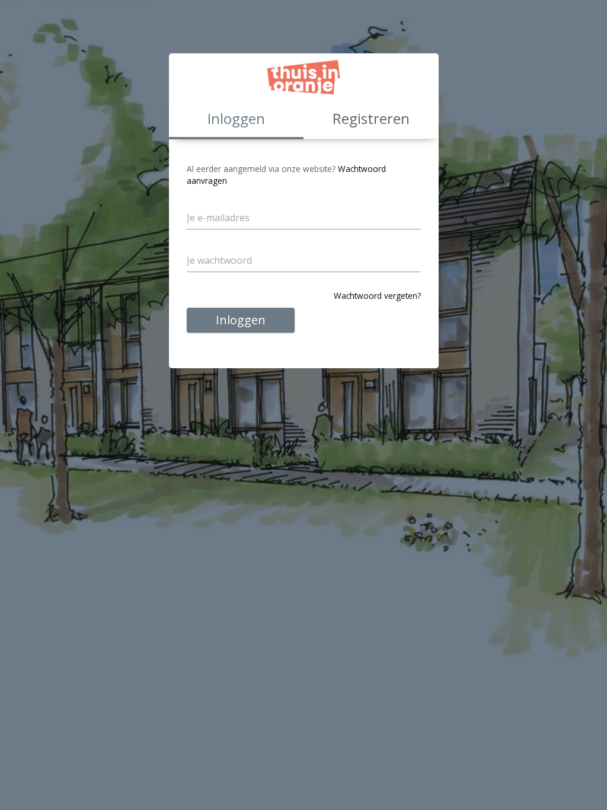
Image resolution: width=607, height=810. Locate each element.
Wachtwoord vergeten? (377, 295)
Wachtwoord (220, 244)
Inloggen (241, 320)
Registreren (371, 118)
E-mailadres (218, 202)
